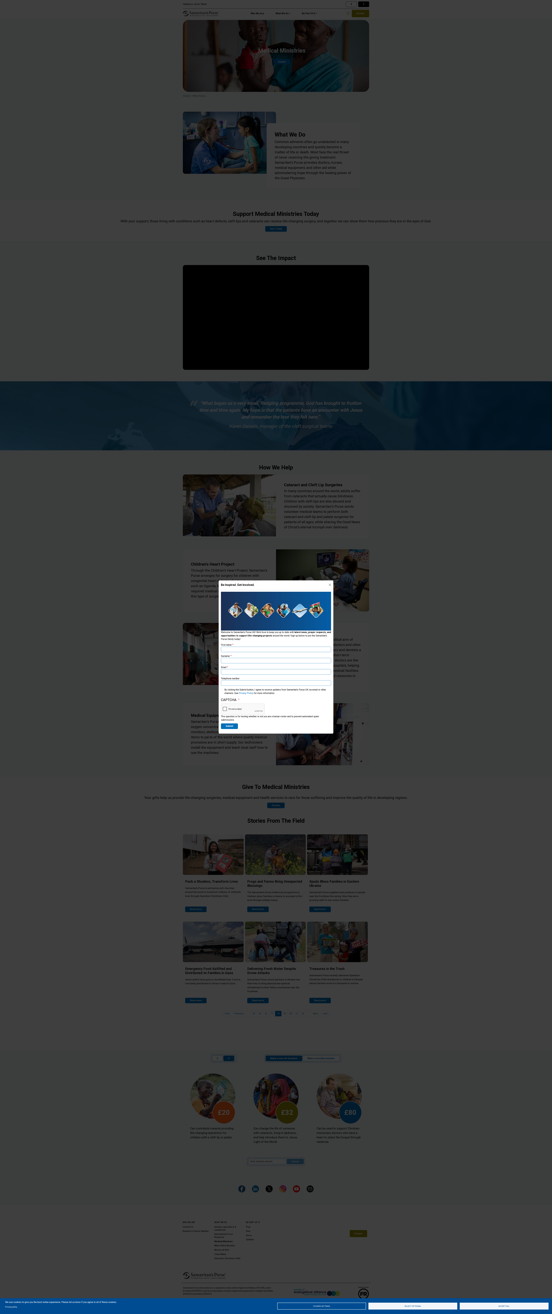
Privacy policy (11, 1307)
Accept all (504, 1306)
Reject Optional (413, 1306)
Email (223, 667)
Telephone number (230, 678)
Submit (229, 726)
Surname (225, 656)
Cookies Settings (321, 1306)
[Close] (330, 585)
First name (226, 644)
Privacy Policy (246, 693)
